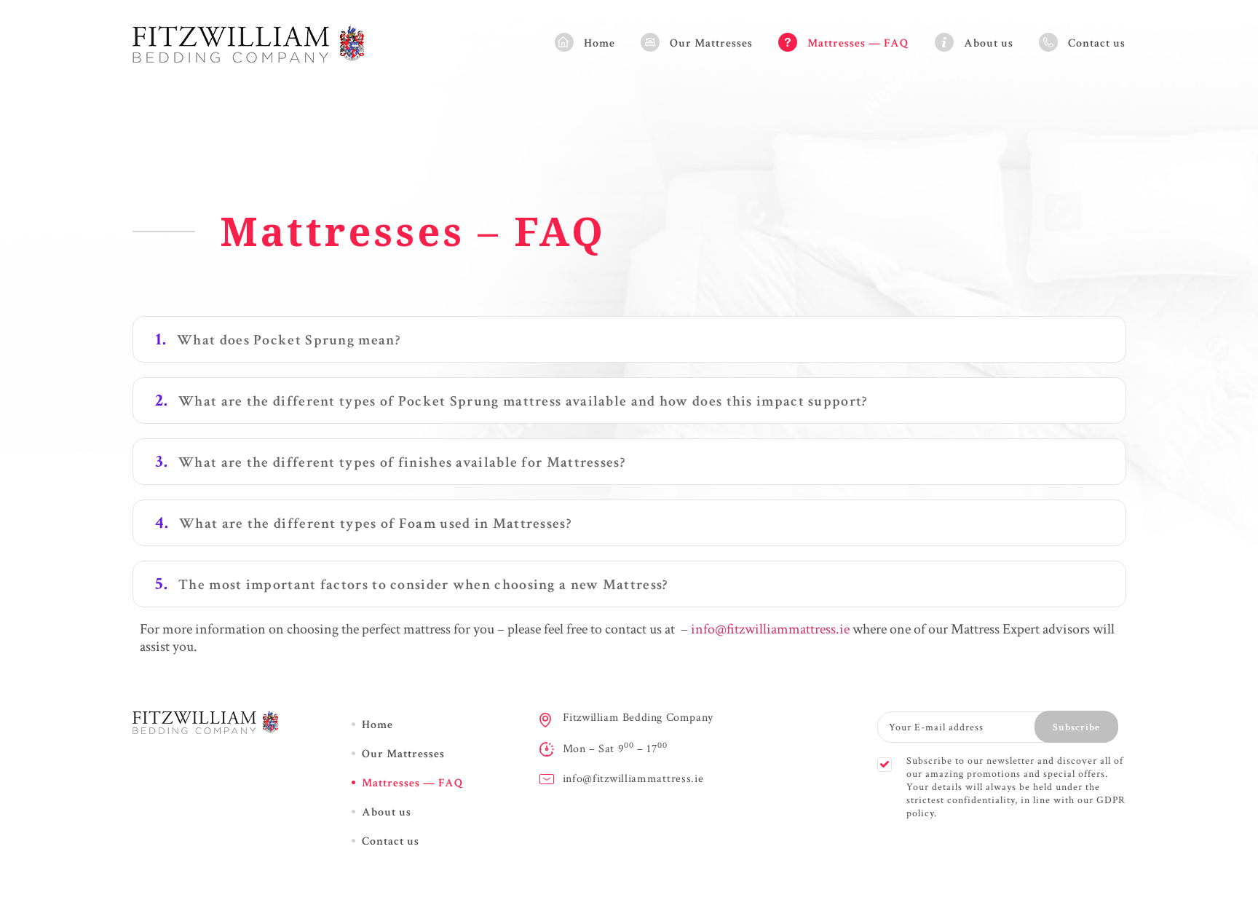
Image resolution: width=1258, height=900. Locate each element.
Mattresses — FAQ (858, 43)
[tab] (629, 339)
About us (988, 43)
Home (599, 43)
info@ (709, 629)
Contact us (1097, 43)
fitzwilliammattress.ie (788, 629)
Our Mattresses (711, 43)
